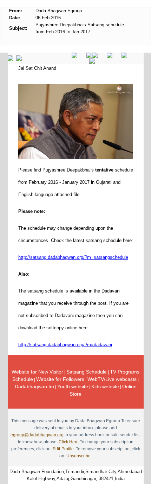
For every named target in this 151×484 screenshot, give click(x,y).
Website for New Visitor (37, 372)
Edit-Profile (63, 448)
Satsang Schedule (86, 372)
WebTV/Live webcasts (112, 379)
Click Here (69, 441)
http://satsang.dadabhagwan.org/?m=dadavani (65, 344)
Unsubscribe (78, 455)
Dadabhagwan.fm (34, 386)
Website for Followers (60, 379)
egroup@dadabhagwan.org (37, 434)
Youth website (72, 386)
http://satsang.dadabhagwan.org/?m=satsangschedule (73, 257)
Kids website (105, 386)
